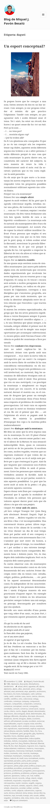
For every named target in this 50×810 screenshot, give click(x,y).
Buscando (24, 684)
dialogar (7, 716)
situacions (14, 788)
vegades (7, 798)
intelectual (32, 741)
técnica (12, 793)
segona (38, 783)
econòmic (36, 718)
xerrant (43, 798)
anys (26, 691)
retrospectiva (9, 783)
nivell (21, 758)
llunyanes (22, 746)
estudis (14, 726)
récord (14, 778)
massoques (39, 748)
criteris (12, 711)
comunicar (8, 706)
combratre (8, 701)
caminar (38, 694)
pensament (8, 763)
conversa (24, 709)
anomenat (19, 691)
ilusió (32, 736)
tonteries (7, 795)
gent (21, 733)
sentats (22, 785)
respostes (26, 780)
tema (25, 793)
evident (26, 726)
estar (32, 723)
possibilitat (8, 768)
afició (25, 686)
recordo (21, 778)
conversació (33, 709)
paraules (17, 761)
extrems (19, 731)
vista (27, 798)
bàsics (9, 694)
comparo (7, 704)
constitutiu (8, 709)
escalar (25, 721)
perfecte (17, 763)
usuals (36, 795)
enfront (7, 721)
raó (27, 775)
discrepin (31, 716)
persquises (8, 766)
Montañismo (34, 684)
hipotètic (7, 736)
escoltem (32, 721)
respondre (17, 780)
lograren (30, 746)
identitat (20, 736)
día (44, 714)
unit (31, 795)
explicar (33, 728)
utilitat (42, 795)
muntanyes (27, 756)
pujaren (41, 773)
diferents (14, 716)
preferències (17, 771)
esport (20, 723)
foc (36, 731)
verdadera (16, 798)
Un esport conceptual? (24, 46)
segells (31, 783)
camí (32, 694)
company (25, 701)
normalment (33, 758)
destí (28, 714)
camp (6, 696)
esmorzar (40, 721)
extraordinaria (9, 731)
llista (6, 746)
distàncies (8, 718)
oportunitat (8, 761)
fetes (32, 731)
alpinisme (8, 689)
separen (29, 785)
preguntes (27, 771)
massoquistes (9, 751)
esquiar (26, 723)
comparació (34, 701)
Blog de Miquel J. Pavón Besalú (16, 21)
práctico (35, 768)
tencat (36, 793)
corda (6, 711)
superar (38, 790)
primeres (7, 773)
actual (20, 686)
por (44, 766)
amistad (7, 691)
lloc (12, 746)
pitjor (21, 766)
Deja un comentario (20, 800)
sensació (14, 785)
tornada (19, 795)
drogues (22, 718)
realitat (36, 775)
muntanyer (8, 756)
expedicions (12, 728)
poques (39, 766)
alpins (14, 689)
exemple (39, 726)
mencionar (20, 751)
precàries (8, 771)
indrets (15, 741)
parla (24, 761)
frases (6, 733)
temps (30, 793)
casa (23, 696)
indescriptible (34, 738)
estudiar (7, 726)
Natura (6, 758)
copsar (41, 709)
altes (20, 689)
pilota (16, 766)
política (32, 766)
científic (7, 699)
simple (6, 788)
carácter (17, 696)
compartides (17, 704)
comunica (37, 704)
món (20, 753)
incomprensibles (10, 738)
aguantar (31, 686)
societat (22, 788)
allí (37, 686)
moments (14, 753)
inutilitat (7, 743)
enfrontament (16, 721)
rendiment (8, 780)
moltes (6, 753)
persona (24, 763)
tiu (44, 793)
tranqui (26, 795)
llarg (20, 743)
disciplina (23, 716)
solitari (29, 788)
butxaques (25, 694)
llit (9, 746)
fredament (14, 733)
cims (20, 699)
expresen (41, 728)
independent (23, 738)
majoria (42, 746)
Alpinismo (15, 684)
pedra (29, 761)
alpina (41, 686)
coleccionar (27, 699)
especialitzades (10, 723)
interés (40, 741)
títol (40, 793)
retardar (35, 780)
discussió (40, 716)
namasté (36, 756)
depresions (8, 714)
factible (26, 731)
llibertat (41, 743)
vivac (37, 798)
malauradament (10, 748)
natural (13, 758)
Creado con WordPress (13, 807)
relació (33, 778)
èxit (5, 728)
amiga (38, 689)
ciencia (34, 696)
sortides (7, 790)
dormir (15, 718)
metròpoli (29, 751)
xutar (6, 800)
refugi (27, 778)
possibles (18, 768)
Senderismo (9, 686)
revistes (24, 783)
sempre (7, 785)
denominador (39, 711)
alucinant (26, 689)
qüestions (16, 775)
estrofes (38, 723)
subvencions (29, 790)
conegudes (33, 706)
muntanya (34, 753)
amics (33, 689)
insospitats (23, 741)
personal (32, 763)
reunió (18, 783)
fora (40, 731)
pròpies (34, 773)
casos (28, 696)
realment (7, 778)
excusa (32, 726)
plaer (26, 766)
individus (7, 741)
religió (39, 778)
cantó (11, 696)
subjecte (20, 790)
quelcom (7, 775)
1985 (8, 684)
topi (13, 795)
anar (13, 691)
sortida (36, 788)
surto (6, 793)
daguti (24, 711)
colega (35, 699)
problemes (25, 773)
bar (5, 694)
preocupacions (38, 771)
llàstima (26, 743)
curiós (18, 711)
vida (22, 798)
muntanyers (17, 756)
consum (16, 709)
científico (14, 699)
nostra (41, 758)
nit (17, 758)
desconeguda (19, 714)
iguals (27, 736)
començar (17, 701)
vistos (32, 798)
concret (25, 706)
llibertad (33, 743)
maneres (30, 748)
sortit (14, 790)
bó (14, 694)
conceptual (17, 706)
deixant (30, 711)
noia (26, 758)
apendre (32, 691)
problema (16, 773)
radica (23, 775)
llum (16, 746)
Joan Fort (14, 743)
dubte (29, 718)
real (31, 775)
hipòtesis (40, 733)
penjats (35, 761)
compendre (27, 704)
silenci (35, 785)
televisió (18, 793)
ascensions (41, 691)
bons (18, 694)
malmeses (21, 748)
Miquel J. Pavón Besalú (35, 681)
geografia (27, 733)
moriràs (26, 753)
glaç (34, 733)
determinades (36, 714)
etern (20, 726)
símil (41, 785)
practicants (27, 768)
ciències (41, 696)
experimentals (23, 728)
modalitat (38, 751)
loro (36, 746)
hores (14, 736)
